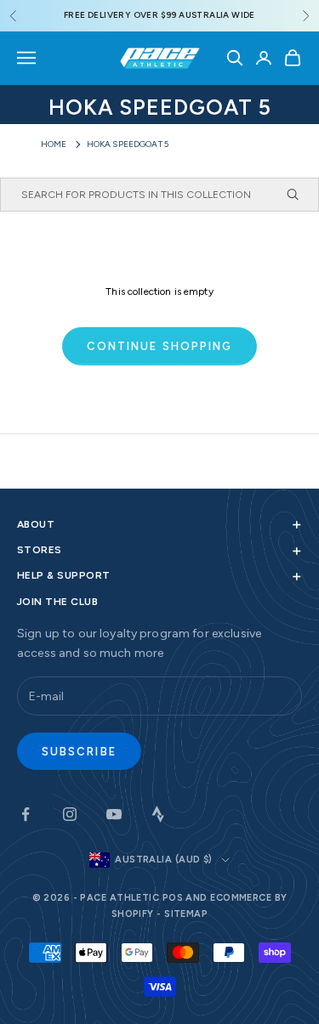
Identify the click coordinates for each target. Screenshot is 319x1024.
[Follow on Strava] (158, 814)
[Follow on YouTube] (113, 814)
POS (172, 897)
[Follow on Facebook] (25, 814)
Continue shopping (159, 346)
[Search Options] (300, 195)
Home (54, 144)
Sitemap (186, 913)
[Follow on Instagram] (69, 814)
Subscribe (79, 751)
